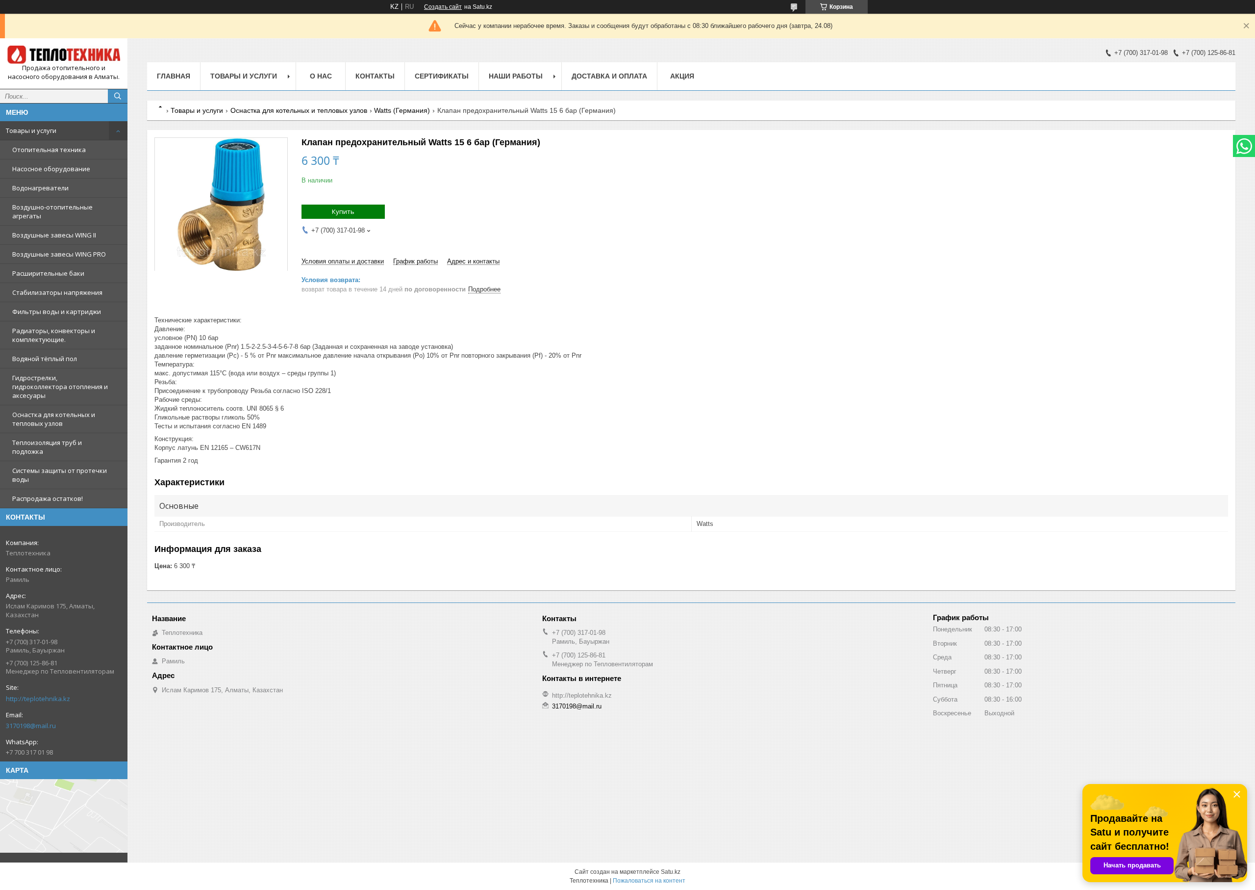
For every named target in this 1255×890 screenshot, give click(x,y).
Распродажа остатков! (47, 498)
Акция (682, 76)
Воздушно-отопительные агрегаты (52, 211)
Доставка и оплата (609, 76)
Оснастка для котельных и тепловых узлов (53, 419)
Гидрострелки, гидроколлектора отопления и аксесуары (60, 386)
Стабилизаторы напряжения (57, 292)
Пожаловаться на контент (649, 880)
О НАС (321, 76)
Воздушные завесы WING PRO (59, 254)
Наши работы (516, 76)
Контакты (375, 76)
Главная (173, 76)
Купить (343, 211)
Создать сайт (443, 6)
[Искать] (117, 96)
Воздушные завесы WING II (54, 235)
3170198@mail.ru (31, 725)
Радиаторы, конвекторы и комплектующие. (53, 335)
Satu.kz (670, 871)
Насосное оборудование (51, 168)
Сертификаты (442, 76)
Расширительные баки (48, 273)
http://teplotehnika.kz (38, 698)
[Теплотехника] (63, 55)
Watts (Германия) (402, 110)
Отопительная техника (49, 149)
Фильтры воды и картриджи (56, 311)
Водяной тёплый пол (44, 358)
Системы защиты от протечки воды (59, 475)
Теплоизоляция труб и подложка (47, 447)
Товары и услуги (31, 130)
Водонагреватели (40, 187)
